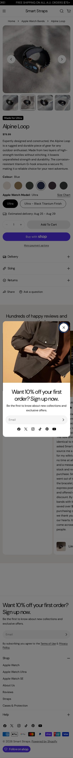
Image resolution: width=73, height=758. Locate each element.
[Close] (64, 327)
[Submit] (63, 420)
